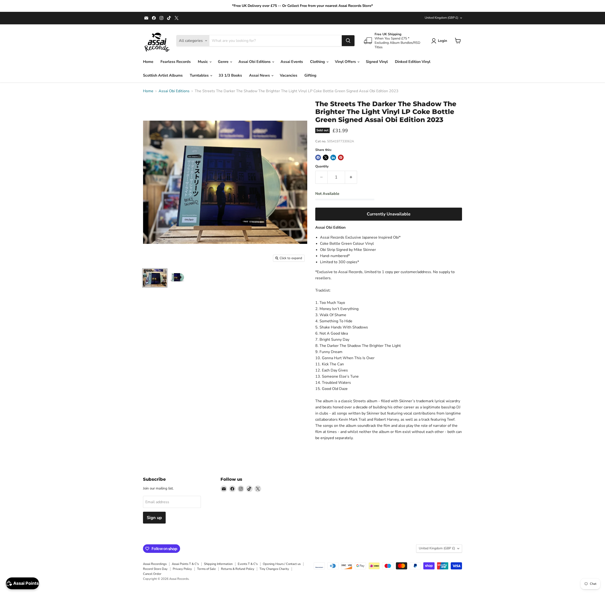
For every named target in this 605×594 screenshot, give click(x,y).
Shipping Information (218, 564)
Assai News (260, 75)
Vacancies (288, 75)
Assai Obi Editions (255, 61)
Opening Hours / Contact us (282, 564)
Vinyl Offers (346, 61)
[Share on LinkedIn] (333, 157)
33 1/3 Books (230, 75)
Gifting (310, 75)
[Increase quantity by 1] (351, 177)
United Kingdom (441, 18)
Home (148, 61)
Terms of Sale (206, 569)
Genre (223, 61)
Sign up (154, 517)
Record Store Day (155, 569)
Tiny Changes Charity (274, 569)
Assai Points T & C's (185, 564)
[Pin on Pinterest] (341, 157)
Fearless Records (175, 61)
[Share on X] (325, 157)
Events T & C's (248, 564)
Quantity (321, 166)
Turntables (200, 75)
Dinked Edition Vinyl (412, 61)
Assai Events (292, 61)
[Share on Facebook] (318, 157)
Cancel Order (152, 574)
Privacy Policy (182, 569)
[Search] (348, 40)
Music (203, 61)
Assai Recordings (155, 564)
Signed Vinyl (377, 61)
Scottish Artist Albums (163, 75)
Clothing (318, 61)
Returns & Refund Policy (237, 569)
